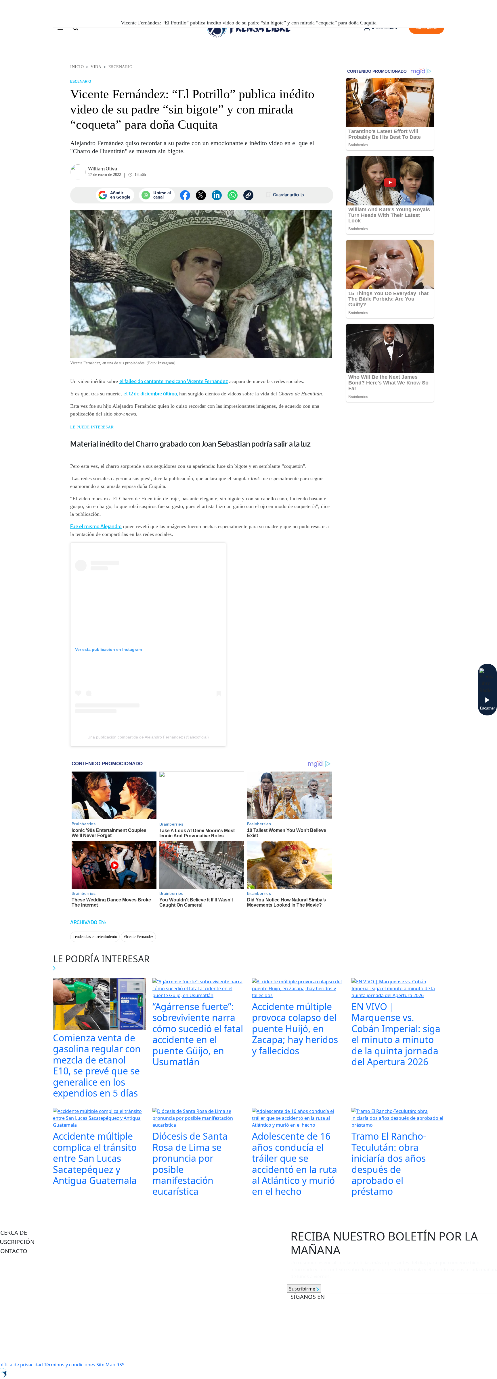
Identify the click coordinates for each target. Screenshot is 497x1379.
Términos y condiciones (69, 1364)
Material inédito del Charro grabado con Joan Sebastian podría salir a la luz (190, 444)
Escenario (120, 67)
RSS (120, 1364)
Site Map (105, 1364)
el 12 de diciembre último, (151, 394)
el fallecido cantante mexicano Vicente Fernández (173, 381)
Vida (96, 67)
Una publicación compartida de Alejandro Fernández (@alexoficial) (148, 737)
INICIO (77, 67)
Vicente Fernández (138, 936)
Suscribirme (302, 1289)
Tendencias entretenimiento (95, 936)
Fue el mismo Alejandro (96, 526)
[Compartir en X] (201, 195)
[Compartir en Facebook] (185, 195)
